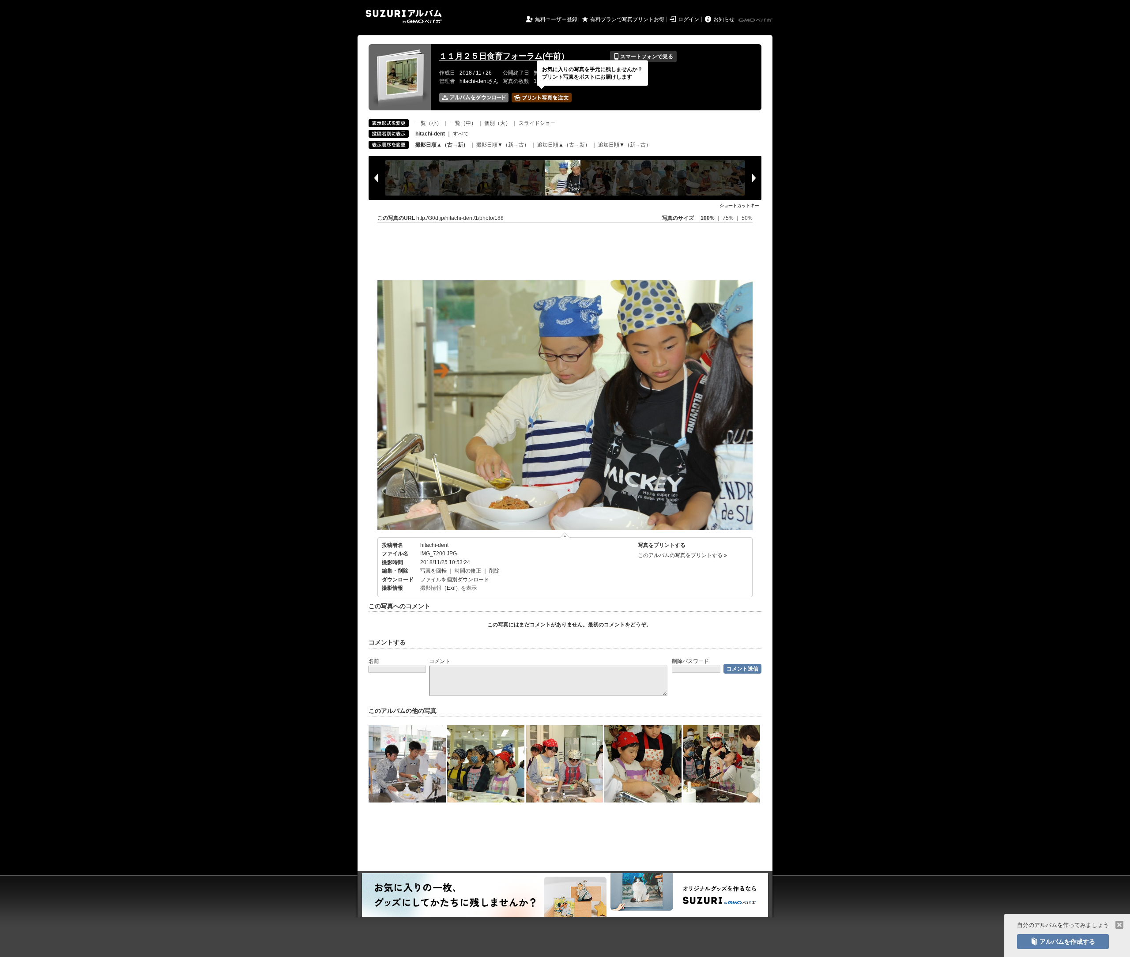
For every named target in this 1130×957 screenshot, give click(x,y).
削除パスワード (690, 661)
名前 (374, 661)
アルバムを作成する (1063, 941)
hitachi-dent (434, 545)
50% (747, 218)
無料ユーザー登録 (556, 19)
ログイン (688, 19)
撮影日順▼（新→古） (502, 145)
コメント (439, 661)
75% (729, 218)
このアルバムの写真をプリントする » (682, 555)
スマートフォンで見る (643, 56)
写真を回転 (433, 571)
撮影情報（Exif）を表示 (448, 588)
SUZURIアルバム (404, 16)
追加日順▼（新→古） (624, 145)
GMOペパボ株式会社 (756, 20)
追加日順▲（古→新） (563, 145)
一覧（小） (428, 123)
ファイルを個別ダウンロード (454, 579)
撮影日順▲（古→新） (441, 145)
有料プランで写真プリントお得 (627, 19)
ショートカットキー (739, 205)
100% (707, 218)
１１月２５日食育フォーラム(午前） (504, 56)
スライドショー (537, 123)
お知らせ (723, 19)
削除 (494, 571)
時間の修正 (468, 571)
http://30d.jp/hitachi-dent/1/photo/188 (460, 218)
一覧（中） (463, 123)
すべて (461, 134)
